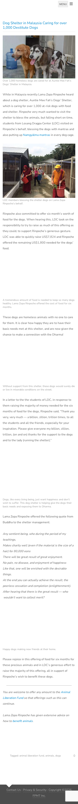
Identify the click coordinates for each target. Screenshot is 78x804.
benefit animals (23, 721)
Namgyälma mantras (36, 135)
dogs (58, 755)
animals (49, 755)
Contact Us (14, 790)
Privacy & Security (34, 790)
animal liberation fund (31, 755)
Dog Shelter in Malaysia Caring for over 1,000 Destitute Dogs (35, 25)
